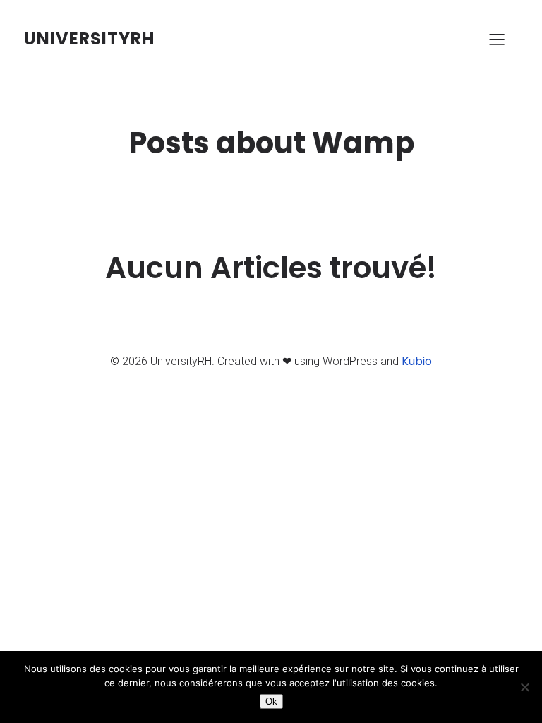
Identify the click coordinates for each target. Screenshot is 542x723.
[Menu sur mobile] (497, 39)
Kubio (417, 361)
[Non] (524, 687)
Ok (271, 701)
